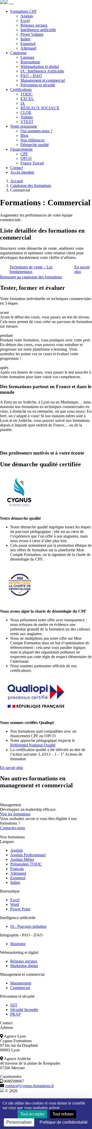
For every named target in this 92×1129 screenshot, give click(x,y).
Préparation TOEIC (26, 864)
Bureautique (30, 62)
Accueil (16, 181)
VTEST (26, 122)
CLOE (25, 112)
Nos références (32, 140)
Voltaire (26, 117)
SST (13, 1005)
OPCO (26, 158)
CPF (24, 154)
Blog (24, 135)
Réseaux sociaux (34, 25)
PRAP (15, 1014)
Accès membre (22, 172)
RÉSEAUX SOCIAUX (40, 108)
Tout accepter (32, 1114)
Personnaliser (19, 1122)
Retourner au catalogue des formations (31, 277)
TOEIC (26, 94)
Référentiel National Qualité (32, 745)
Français (17, 868)
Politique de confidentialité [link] (64, 1122)
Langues (27, 57)
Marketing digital (24, 966)
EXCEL (27, 99)
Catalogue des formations (30, 185)
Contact (16, 167)
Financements (21, 149)
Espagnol (28, 43)
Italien (25, 39)
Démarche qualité (34, 144)
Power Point (20, 909)
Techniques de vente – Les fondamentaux (30, 269)
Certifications (21, 89)
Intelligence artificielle (38, 30)
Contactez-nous (12, 828)
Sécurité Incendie (24, 1009)
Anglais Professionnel (27, 855)
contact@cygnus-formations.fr (29, 1086)
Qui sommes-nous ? (36, 131)
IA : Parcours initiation (28, 926)
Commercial (20, 987)
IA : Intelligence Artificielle (42, 71)
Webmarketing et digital (39, 66)
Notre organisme (23, 126)
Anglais (26, 16)
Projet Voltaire (31, 34)
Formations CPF (23, 11)
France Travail (32, 163)
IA (22, 103)
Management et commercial (42, 80)
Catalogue (18, 53)
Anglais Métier (22, 859)
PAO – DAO (31, 76)
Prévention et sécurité (37, 85)
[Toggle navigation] (11, 4)
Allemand (28, 48)
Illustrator (18, 944)
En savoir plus (11, 767)
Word (14, 904)
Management (20, 983)
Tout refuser (63, 1114)
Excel (25, 20)
